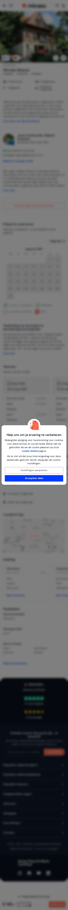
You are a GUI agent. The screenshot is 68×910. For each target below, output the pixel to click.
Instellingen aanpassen (34, 470)
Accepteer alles (34, 478)
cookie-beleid (30, 451)
